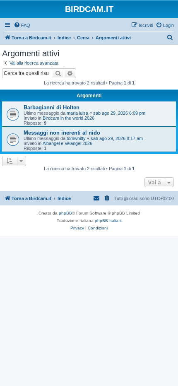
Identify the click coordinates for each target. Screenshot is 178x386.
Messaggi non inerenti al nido (62, 133)
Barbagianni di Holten (51, 107)
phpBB (65, 213)
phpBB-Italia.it (108, 220)
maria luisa (77, 113)
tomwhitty (76, 138)
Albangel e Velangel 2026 (67, 143)
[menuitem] (22, 25)
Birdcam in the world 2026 (68, 118)
